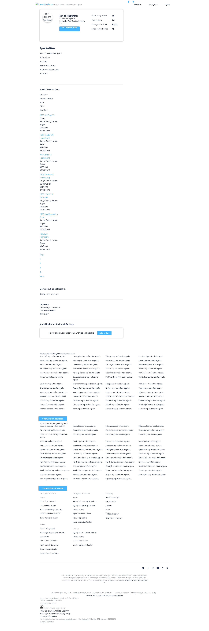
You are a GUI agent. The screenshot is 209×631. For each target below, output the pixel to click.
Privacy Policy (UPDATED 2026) (143, 592)
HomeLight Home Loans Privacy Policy (55, 613)
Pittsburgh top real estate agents (151, 404)
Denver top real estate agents (117, 368)
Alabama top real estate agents (52, 426)
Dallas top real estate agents (150, 360)
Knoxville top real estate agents (52, 409)
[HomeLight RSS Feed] (167, 568)
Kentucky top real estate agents (85, 445)
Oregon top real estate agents (84, 466)
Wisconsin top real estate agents (85, 478)
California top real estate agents (52, 430)
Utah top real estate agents (50, 474)
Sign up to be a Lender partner (85, 532)
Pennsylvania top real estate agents (120, 466)
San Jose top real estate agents (151, 396)
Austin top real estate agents (51, 364)
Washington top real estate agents (86, 388)
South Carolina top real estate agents (54, 470)
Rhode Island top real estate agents (153, 466)
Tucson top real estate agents (150, 388)
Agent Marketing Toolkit (82, 522)
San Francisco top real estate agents (54, 373)
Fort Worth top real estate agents (119, 377)
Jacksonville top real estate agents (86, 368)
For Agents (153, 4)
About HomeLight (113, 497)
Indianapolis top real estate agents (86, 373)
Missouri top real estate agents (85, 453)
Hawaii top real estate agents (150, 434)
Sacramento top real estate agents (53, 392)
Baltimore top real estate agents (151, 392)
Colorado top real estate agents (85, 430)
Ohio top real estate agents (149, 462)
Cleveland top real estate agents (85, 400)
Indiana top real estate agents (117, 441)
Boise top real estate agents (84, 409)
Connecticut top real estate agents (119, 430)
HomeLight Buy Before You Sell (52, 532)
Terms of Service (122, 592)
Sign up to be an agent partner (85, 501)
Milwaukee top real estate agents (53, 396)
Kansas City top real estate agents (86, 392)
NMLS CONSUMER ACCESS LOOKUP (54, 611)
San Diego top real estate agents (86, 360)
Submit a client (78, 509)
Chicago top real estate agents (118, 356)
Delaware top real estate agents (151, 430)
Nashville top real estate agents (151, 364)
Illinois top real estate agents (84, 441)
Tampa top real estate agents (117, 384)
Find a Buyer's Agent (48, 501)
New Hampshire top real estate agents (88, 458)
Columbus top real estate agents (118, 373)
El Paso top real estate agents (117, 388)
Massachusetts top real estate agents (87, 449)
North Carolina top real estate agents (87, 462)
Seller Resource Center (48, 549)
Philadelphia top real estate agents (53, 368)
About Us (138, 4)
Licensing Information (48, 616)
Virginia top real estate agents (117, 474)
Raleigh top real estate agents (150, 384)
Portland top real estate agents (151, 373)
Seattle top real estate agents (51, 377)
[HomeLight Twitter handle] (143, 568)
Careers (109, 505)
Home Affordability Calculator (51, 509)
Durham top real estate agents (151, 409)
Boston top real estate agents (117, 392)
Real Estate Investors (114, 518)
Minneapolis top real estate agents (86, 404)
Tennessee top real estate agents (119, 470)
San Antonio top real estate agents (53, 360)
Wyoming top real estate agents (118, 478)
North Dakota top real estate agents (120, 462)
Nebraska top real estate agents (151, 453)
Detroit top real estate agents (117, 404)
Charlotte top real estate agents (85, 364)
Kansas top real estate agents (51, 445)
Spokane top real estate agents (52, 404)
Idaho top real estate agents (51, 441)
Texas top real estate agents (150, 470)
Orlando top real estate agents (52, 388)
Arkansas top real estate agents (151, 426)
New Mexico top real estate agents (152, 458)
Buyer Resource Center (49, 518)
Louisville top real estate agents (85, 396)
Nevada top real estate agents (51, 458)
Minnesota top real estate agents (152, 449)
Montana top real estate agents (118, 453)
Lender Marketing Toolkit (82, 545)
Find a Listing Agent (47, 528)
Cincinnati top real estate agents (118, 400)
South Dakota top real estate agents (87, 470)
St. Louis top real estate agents (52, 400)
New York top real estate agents (52, 356)
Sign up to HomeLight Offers (84, 505)
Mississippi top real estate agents (53, 453)
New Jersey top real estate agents (119, 458)
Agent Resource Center (82, 513)
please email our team (132, 580)
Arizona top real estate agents (117, 426)
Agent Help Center (80, 518)
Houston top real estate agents (151, 356)
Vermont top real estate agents (85, 474)
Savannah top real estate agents (118, 409)
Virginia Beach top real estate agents (120, 396)
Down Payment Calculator (50, 513)
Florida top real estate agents (84, 434)
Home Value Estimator (48, 541)
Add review (104, 333)
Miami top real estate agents (51, 384)
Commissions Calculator (49, 553)
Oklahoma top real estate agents (53, 466)
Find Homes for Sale (48, 505)
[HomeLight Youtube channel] (158, 568)
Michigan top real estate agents (118, 449)
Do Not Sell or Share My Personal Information (104, 595)
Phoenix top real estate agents (118, 360)
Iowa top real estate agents (149, 441)
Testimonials (111, 501)
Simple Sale (44, 536)
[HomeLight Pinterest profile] (162, 568)
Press (108, 510)
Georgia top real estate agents (118, 434)
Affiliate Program (112, 514)
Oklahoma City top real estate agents (87, 384)
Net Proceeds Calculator (49, 545)
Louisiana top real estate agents (118, 445)
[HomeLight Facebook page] (148, 568)
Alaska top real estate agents (84, 426)
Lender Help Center (80, 541)
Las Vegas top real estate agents (118, 364)
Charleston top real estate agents (152, 400)
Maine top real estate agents (150, 445)
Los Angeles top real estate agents (86, 356)
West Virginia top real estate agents (53, 478)
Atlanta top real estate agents (150, 368)
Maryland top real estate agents (52, 449)
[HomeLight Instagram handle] (153, 568)
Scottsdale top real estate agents (152, 377)
